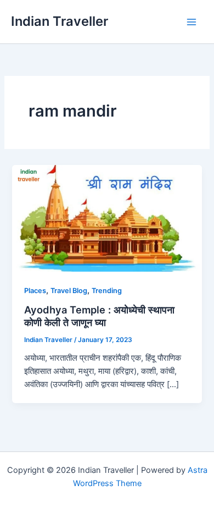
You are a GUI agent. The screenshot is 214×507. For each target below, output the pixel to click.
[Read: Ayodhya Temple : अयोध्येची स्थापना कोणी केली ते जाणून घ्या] (106, 218)
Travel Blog (68, 290)
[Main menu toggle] (191, 22)
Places (35, 290)
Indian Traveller (59, 21)
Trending (107, 290)
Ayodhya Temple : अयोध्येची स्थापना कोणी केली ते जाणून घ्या (99, 316)
